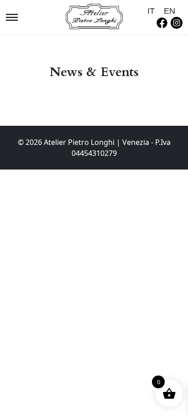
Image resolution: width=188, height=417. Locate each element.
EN (169, 11)
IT (151, 11)
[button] (11, 16)
